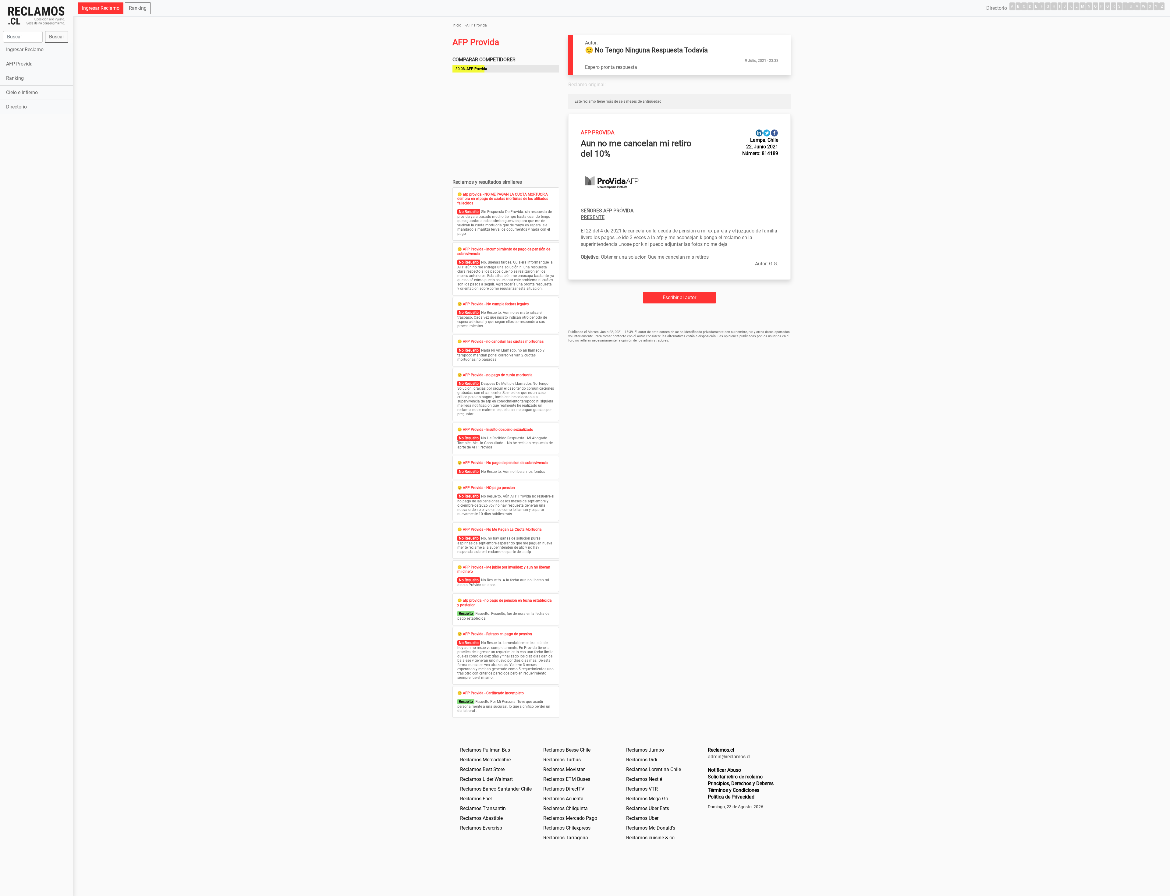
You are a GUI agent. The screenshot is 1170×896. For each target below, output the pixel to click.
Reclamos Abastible (481, 818)
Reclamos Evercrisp (481, 828)
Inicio (456, 25)
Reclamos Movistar (564, 769)
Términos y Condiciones (733, 790)
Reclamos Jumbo (645, 750)
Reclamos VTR (642, 789)
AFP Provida (19, 64)
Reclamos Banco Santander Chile (496, 789)
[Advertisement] (36, 211)
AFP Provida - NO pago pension (489, 488)
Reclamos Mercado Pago (570, 818)
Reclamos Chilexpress (566, 828)
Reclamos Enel (476, 799)
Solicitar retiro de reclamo (735, 777)
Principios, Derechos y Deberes (741, 783)
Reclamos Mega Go (647, 799)
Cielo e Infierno (22, 92)
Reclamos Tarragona (565, 838)
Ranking (15, 78)
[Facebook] (774, 133)
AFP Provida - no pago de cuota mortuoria (498, 375)
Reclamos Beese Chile (566, 750)
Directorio (16, 107)
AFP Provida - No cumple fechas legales (496, 304)
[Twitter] (767, 133)
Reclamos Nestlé (644, 779)
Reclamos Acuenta (563, 799)
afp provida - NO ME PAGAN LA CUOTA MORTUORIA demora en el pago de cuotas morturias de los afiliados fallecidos (502, 198)
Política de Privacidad (731, 797)
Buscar (56, 37)
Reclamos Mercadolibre (485, 760)
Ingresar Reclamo (25, 49)
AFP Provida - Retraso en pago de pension (497, 634)
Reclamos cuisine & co (650, 838)
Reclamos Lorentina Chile (653, 769)
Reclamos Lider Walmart (486, 779)
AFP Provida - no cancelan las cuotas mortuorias (503, 341)
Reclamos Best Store (482, 769)
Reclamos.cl (721, 750)
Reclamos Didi (641, 760)
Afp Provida (598, 132)
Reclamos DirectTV (563, 789)
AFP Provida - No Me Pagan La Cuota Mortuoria (502, 529)
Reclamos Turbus (562, 760)
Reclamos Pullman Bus (485, 750)
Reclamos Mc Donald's (650, 828)
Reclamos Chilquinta (565, 808)
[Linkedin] (759, 133)
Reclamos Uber (642, 818)
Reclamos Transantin (483, 808)
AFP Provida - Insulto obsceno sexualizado (498, 429)
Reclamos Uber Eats (647, 808)
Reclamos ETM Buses (566, 779)
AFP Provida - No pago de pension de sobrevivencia (505, 463)
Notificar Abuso (724, 770)
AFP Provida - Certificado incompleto (493, 693)
